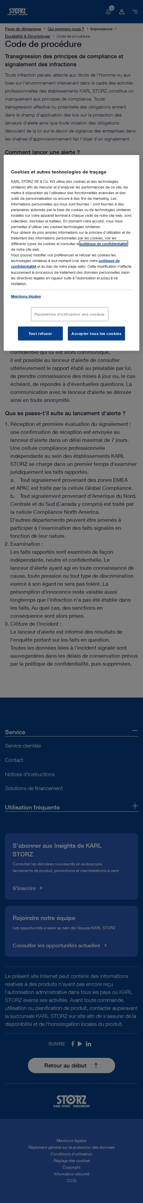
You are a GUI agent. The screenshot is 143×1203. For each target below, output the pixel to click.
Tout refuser (40, 333)
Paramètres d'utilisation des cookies (70, 314)
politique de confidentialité (103, 243)
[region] (72, 253)
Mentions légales (26, 296)
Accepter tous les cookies (96, 333)
